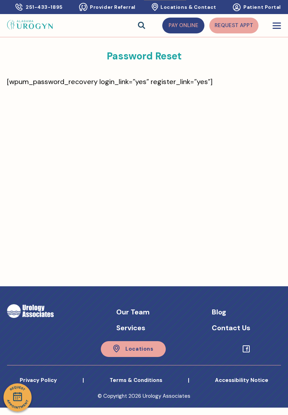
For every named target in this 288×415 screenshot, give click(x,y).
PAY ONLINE (183, 25)
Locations (139, 348)
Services (130, 327)
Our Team (133, 312)
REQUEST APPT (234, 25)
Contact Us (231, 327)
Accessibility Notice (241, 380)
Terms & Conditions (136, 380)
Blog (219, 312)
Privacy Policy (38, 380)
